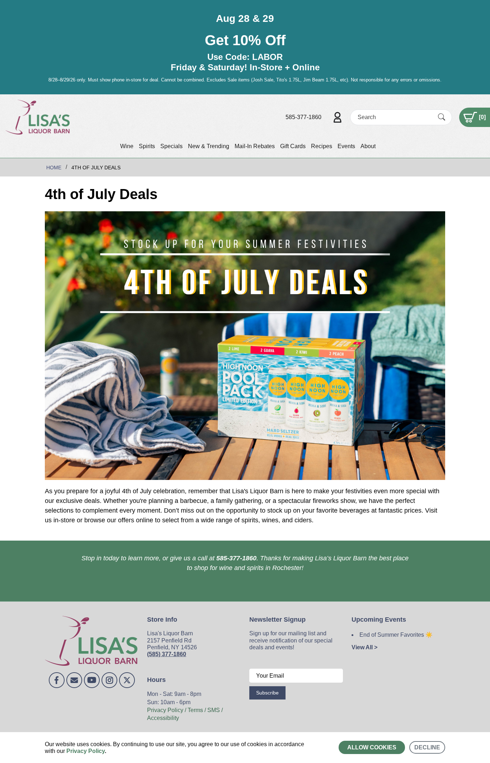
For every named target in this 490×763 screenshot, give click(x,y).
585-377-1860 (303, 117)
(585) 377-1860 (166, 654)
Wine (126, 146)
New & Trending (208, 146)
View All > (364, 647)
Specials (171, 146)
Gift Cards (293, 146)
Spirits (147, 146)
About (368, 146)
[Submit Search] (442, 117)
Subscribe (267, 693)
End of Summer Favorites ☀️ (396, 635)
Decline (427, 747)
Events (346, 146)
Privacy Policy (85, 751)
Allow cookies (371, 747)
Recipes (321, 146)
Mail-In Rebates (255, 146)
